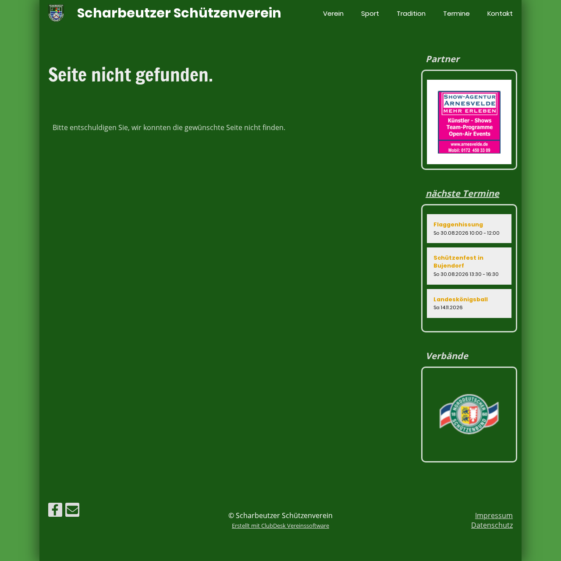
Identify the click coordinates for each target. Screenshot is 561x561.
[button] (469, 228)
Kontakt (500, 13)
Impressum (494, 515)
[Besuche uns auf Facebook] (55, 511)
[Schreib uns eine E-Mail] (72, 511)
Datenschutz (492, 525)
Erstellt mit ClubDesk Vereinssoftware (280, 525)
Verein (333, 13)
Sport (370, 13)
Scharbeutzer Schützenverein (179, 13)
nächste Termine (462, 193)
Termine (456, 13)
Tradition (411, 13)
